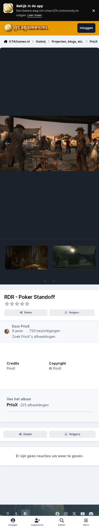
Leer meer (8, 10)
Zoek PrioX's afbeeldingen (33, 336)
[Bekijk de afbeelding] (26, 258)
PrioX (12, 404)
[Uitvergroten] (49, 143)
